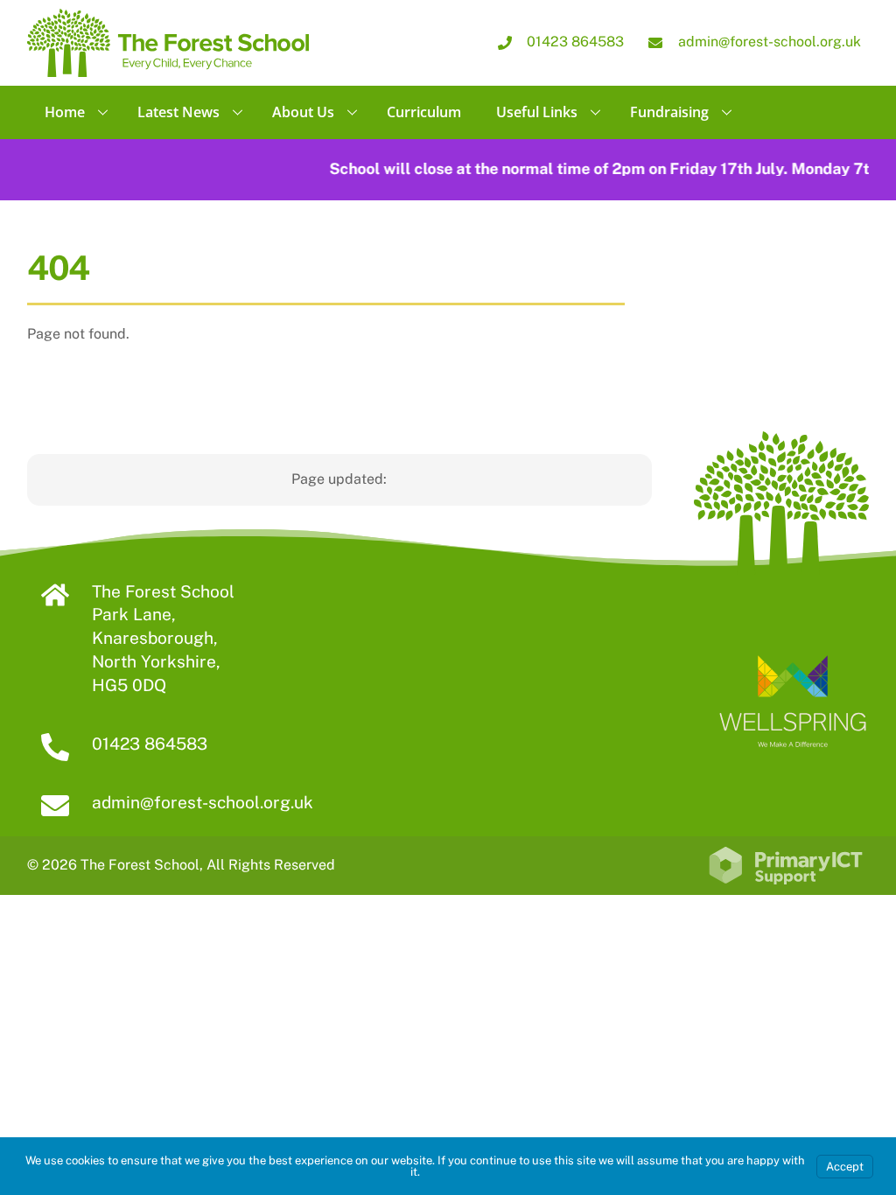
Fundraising (669, 112)
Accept (845, 1166)
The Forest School (140, 864)
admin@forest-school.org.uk (202, 802)
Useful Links (537, 112)
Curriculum (424, 112)
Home (65, 112)
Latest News (178, 112)
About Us (303, 112)
